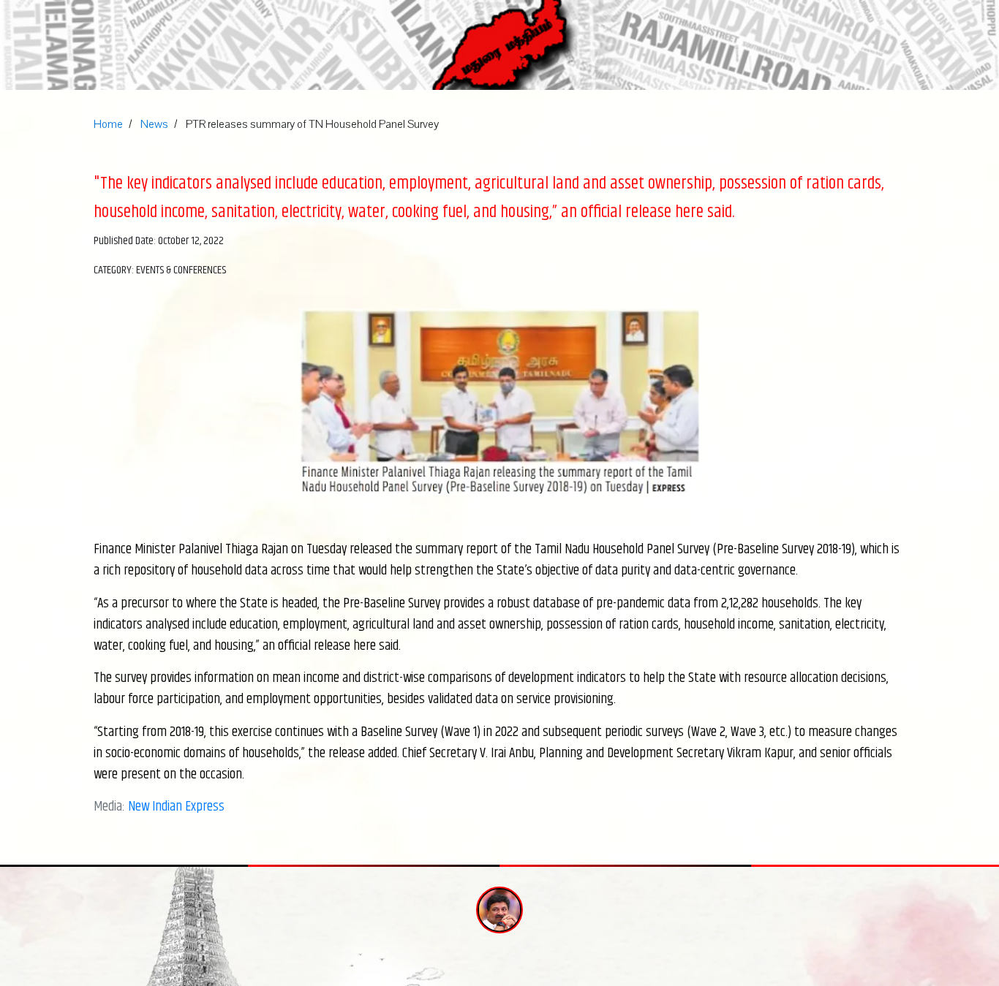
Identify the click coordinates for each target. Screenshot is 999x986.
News (154, 124)
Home (108, 124)
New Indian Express (176, 806)
